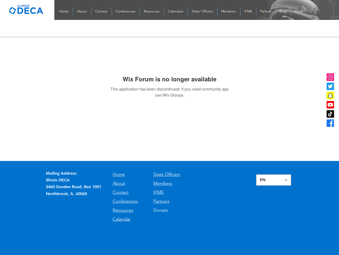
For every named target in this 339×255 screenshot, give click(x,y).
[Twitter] (330, 86)
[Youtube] (330, 104)
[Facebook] (330, 123)
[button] (101, 11)
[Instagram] (330, 77)
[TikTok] (330, 114)
